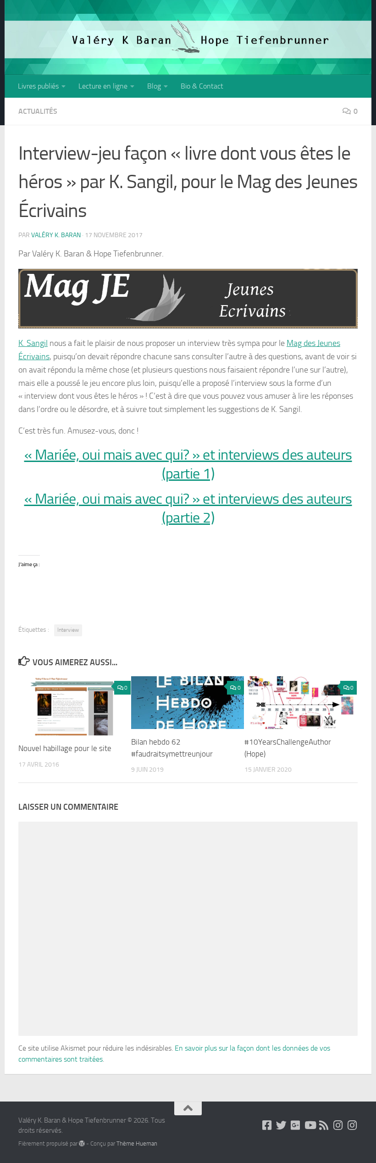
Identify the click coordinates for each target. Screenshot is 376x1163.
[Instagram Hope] (352, 1125)
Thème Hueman (136, 1143)
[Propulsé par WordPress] (82, 1143)
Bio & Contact (202, 86)
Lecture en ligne (102, 86)
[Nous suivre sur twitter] (281, 1125)
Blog (154, 86)
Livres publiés (38, 86)
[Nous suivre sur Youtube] (309, 1125)
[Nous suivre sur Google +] (295, 1125)
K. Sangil (33, 343)
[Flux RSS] (324, 1125)
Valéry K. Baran (56, 235)
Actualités (37, 111)
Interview (68, 630)
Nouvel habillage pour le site (64, 748)
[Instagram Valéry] (338, 1125)
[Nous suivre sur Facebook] (267, 1125)
